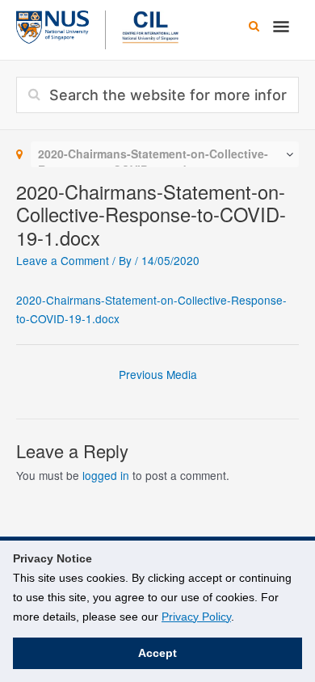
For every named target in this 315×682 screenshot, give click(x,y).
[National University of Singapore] (52, 25)
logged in (105, 475)
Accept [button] (157, 652)
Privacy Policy (196, 616)
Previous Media (158, 374)
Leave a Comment (62, 260)
